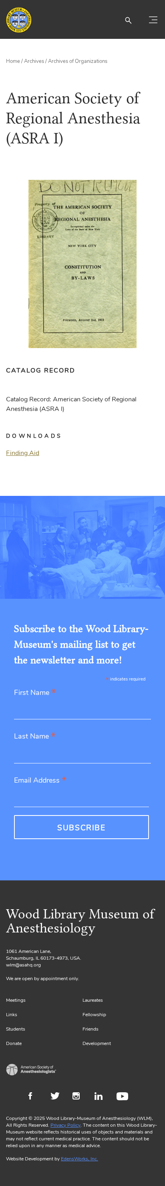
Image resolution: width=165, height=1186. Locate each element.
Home (13, 61)
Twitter (57, 1097)
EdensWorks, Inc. (79, 1159)
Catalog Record (40, 370)
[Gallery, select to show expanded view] (82, 264)
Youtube (124, 1097)
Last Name (35, 737)
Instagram (79, 1097)
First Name (35, 693)
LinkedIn (102, 1097)
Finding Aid (22, 453)
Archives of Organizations (77, 61)
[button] (128, 20)
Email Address (40, 781)
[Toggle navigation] (153, 20)
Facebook (35, 1097)
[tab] (44, 370)
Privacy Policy (65, 1125)
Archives (34, 61)
